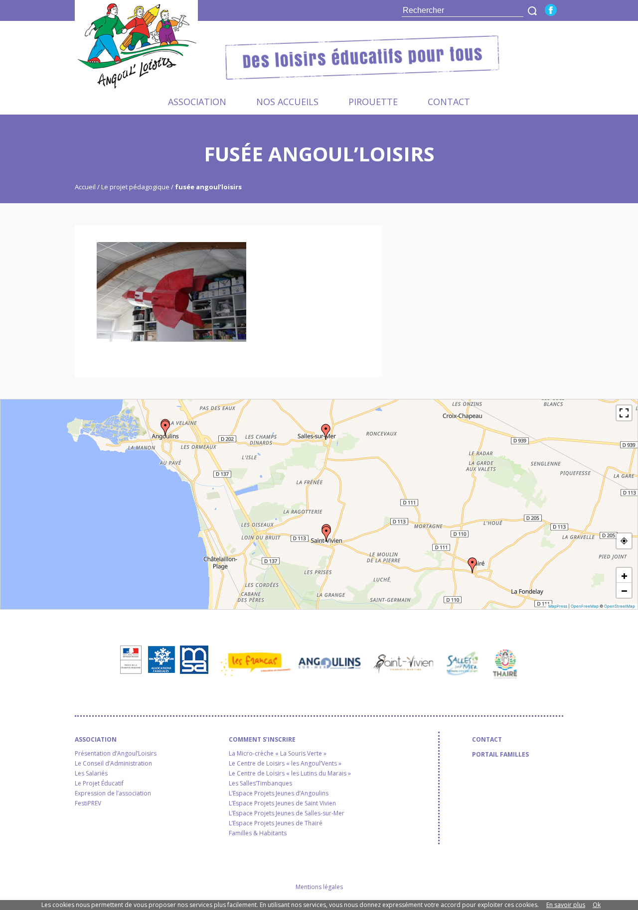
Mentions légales (319, 887)
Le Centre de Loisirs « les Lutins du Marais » (290, 774)
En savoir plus (565, 905)
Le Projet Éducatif (99, 783)
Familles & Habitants (258, 833)
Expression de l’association (113, 793)
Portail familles (500, 755)
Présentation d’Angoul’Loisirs (116, 754)
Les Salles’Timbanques (260, 783)
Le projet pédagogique (135, 186)
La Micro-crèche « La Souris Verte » (277, 754)
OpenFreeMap (585, 606)
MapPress (557, 606)
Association (197, 101)
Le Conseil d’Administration (113, 764)
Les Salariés (91, 774)
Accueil (86, 186)
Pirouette (373, 101)
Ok (597, 905)
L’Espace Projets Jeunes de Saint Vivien (282, 803)
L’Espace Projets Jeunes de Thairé (275, 823)
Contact (449, 101)
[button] (165, 428)
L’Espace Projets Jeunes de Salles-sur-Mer (286, 813)
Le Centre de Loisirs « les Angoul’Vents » (285, 764)
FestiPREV (88, 803)
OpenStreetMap (619, 606)
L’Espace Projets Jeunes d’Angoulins (278, 793)
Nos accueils (287, 101)
